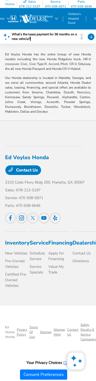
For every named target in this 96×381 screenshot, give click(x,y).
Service (39, 242)
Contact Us (26, 170)
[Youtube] (44, 218)
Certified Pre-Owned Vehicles (16, 280)
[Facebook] (10, 218)
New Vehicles (16, 253)
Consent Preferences (43, 375)
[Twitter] (32, 218)
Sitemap (45, 332)
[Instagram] (21, 218)
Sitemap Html (59, 332)
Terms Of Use (33, 332)
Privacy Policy (22, 332)
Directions (81, 261)
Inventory (17, 242)
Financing (60, 242)
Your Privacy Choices (44, 362)
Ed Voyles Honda (10, 332)
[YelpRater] (55, 218)
